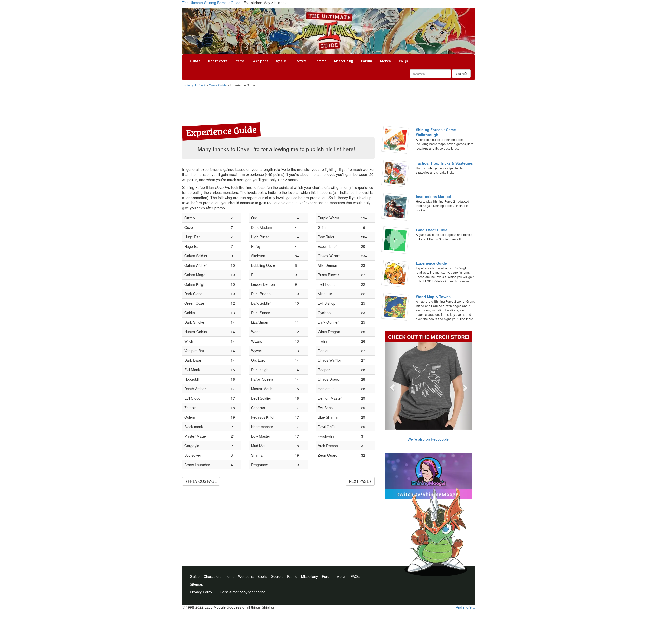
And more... (465, 607)
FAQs (403, 60)
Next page (359, 481)
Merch (385, 60)
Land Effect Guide (431, 229)
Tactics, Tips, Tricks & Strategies (444, 163)
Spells (281, 60)
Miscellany (343, 60)
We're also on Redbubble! (429, 439)
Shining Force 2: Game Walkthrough (436, 132)
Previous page (202, 481)
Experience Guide (431, 263)
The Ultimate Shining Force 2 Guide (211, 2)
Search (461, 73)
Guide (195, 60)
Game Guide (218, 85)
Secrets (300, 60)
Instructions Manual (433, 196)
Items (240, 60)
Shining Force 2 (194, 85)
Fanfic (320, 60)
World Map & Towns (433, 296)
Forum (366, 60)
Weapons (260, 60)
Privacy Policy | (202, 591)
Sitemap (196, 584)
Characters (217, 60)
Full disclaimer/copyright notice (240, 591)
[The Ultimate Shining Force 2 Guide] (328, 31)
